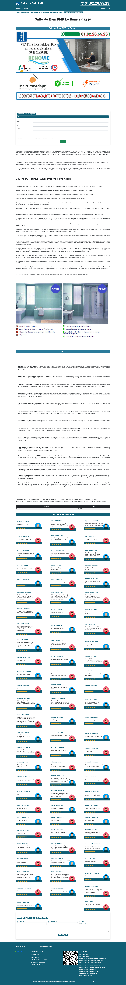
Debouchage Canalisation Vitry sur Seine (90, 966)
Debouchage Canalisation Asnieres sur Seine (91, 960)
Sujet (18, 133)
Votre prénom (52, 921)
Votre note (82, 921)
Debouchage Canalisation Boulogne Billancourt (92, 958)
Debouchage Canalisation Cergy (87, 969)
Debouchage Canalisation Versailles (89, 971)
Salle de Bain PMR (105, 8)
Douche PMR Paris (84, 954)
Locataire (45, 138)
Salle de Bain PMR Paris (22, 8)
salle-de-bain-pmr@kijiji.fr (41, 959)
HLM (52, 138)
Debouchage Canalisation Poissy (88, 973)
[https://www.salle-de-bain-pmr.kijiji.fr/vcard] (70, 958)
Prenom (19, 125)
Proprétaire (37, 138)
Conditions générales (46, 946)
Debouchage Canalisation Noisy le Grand (90, 964)
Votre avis (20, 927)
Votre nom (20, 921)
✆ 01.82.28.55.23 (95, 3)
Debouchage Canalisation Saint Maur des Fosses (92, 967)
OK (93, 981)
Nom (18, 121)
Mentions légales (20, 946)
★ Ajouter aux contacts (85, 975)
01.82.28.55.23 (41, 962)
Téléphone (20, 129)
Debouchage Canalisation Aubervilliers (90, 962)
